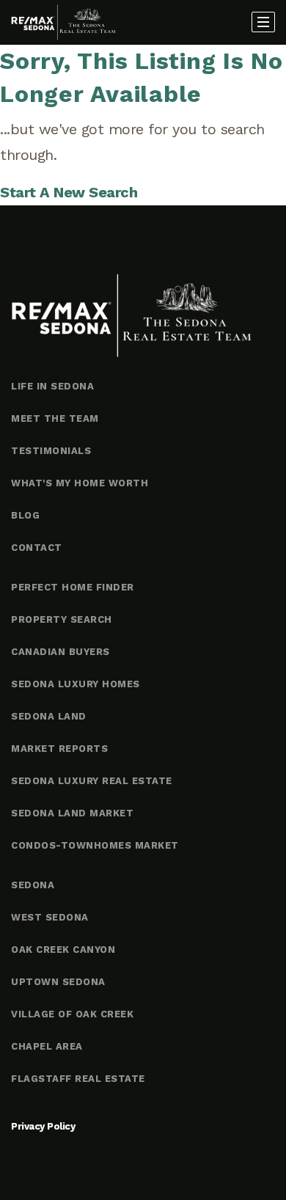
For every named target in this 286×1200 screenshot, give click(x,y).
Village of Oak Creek (72, 1014)
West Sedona (50, 917)
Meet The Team (55, 418)
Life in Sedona (52, 386)
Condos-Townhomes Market (95, 845)
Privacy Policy (43, 1126)
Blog (25, 515)
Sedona (32, 884)
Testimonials (51, 450)
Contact (36, 547)
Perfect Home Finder (72, 587)
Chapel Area (47, 1046)
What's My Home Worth (79, 483)
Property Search (61, 619)
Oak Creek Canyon (63, 949)
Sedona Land (49, 716)
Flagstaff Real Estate (78, 1078)
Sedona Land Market (72, 813)
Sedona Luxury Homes (75, 683)
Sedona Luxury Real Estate (91, 780)
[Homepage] (63, 22)
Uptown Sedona (58, 981)
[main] (143, 125)
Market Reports (59, 748)
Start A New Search (68, 192)
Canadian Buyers (60, 651)
